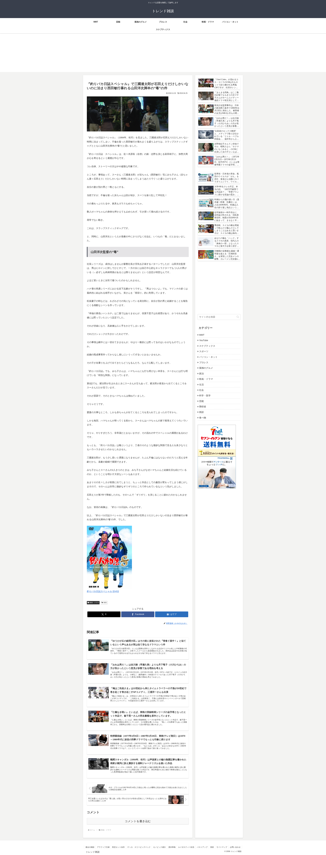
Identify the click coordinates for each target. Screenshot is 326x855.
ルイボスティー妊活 (186, 847)
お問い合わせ (235, 847)
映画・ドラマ (94, 602)
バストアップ (202, 847)
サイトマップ (221, 847)
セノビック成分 (159, 847)
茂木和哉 (171, 847)
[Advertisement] (163, 54)
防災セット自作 (118, 847)
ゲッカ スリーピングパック (139, 847)
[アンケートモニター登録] (217, 472)
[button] (238, 316)
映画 (105, 602)
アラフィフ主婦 (103, 847)
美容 (212, 847)
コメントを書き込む (138, 821)
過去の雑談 (89, 847)
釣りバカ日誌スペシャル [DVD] (103, 591)
